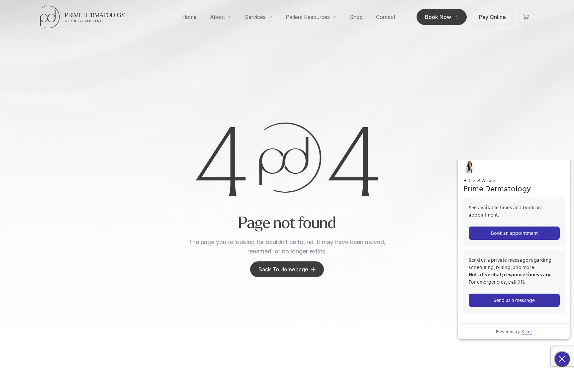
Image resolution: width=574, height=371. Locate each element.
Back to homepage (283, 269)
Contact (385, 17)
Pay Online (492, 17)
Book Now (438, 17)
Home (189, 17)
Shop (356, 17)
